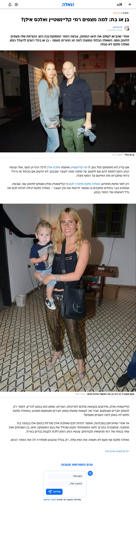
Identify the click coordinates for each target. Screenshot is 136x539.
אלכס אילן (53, 167)
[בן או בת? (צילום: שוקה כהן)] (68, 104)
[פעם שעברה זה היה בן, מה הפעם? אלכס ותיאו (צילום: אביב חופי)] (68, 300)
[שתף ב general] (10, 4)
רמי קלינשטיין (122, 451)
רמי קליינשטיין (80, 167)
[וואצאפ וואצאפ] (16, 4)
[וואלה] (68, 4)
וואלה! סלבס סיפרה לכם (84, 184)
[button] (119, 4)
